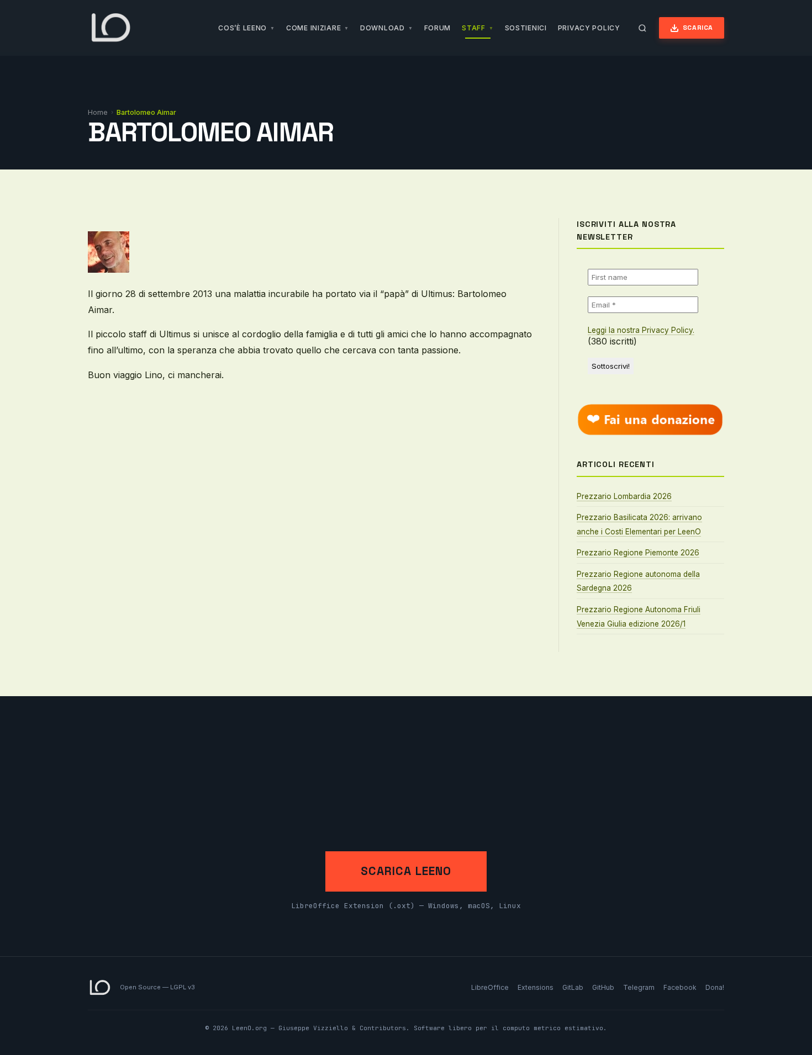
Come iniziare (313, 28)
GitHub (603, 987)
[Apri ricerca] (642, 28)
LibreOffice (490, 987)
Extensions (535, 987)
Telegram (639, 987)
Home (98, 112)
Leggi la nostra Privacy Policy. (641, 330)
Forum (437, 28)
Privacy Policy (589, 28)
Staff (474, 28)
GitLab (572, 987)
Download (382, 28)
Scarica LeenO (406, 871)
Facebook (680, 987)
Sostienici (526, 28)
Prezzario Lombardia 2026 (624, 496)
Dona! (714, 987)
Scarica (698, 27)
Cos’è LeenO (242, 28)
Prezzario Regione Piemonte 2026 (638, 552)
